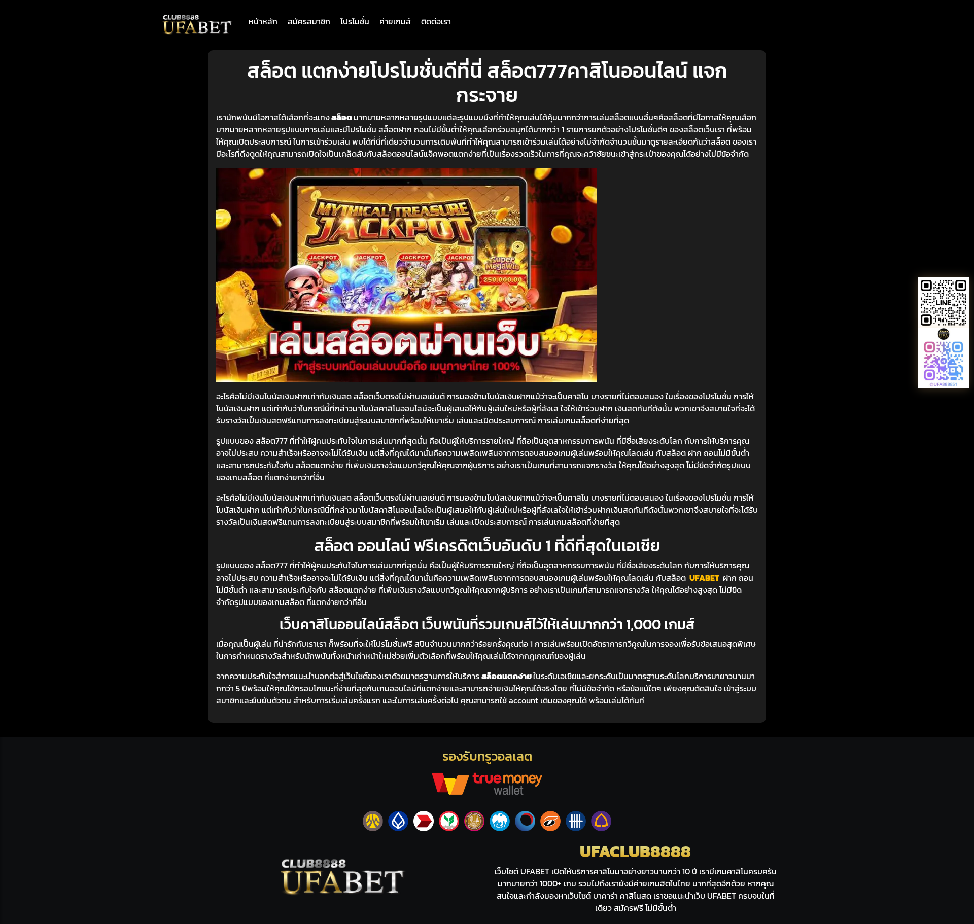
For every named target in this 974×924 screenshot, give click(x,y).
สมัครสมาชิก (309, 21)
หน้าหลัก (263, 21)
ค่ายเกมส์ (395, 21)
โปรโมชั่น (354, 21)
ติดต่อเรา (436, 21)
